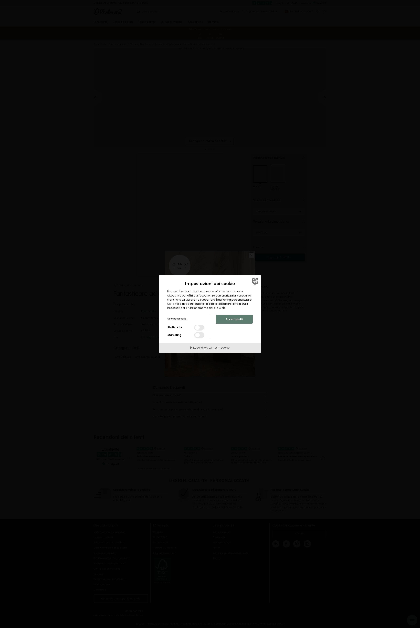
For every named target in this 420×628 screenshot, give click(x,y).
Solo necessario (177, 318)
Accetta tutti (234, 319)
